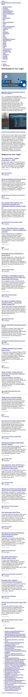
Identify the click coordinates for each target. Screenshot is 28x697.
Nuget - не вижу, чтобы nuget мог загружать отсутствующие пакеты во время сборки (13, 373)
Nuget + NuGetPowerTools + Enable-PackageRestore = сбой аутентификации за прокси (14, 229)
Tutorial (5, 46)
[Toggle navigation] (6, 1)
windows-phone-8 (18, 619)
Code (4, 53)
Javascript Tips (6, 50)
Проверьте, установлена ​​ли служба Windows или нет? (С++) (14, 675)
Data (4, 36)
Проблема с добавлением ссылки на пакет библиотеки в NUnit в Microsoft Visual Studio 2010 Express (13, 277)
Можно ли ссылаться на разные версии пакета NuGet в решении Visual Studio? (14, 489)
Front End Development (9, 26)
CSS (4, 47)
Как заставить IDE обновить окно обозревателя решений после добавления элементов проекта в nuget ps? (14, 205)
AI (3, 20)
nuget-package (8, 173)
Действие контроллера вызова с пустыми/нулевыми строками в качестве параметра (15, 651)
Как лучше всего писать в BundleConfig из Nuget (10, 557)
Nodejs (4, 23)
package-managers (9, 619)
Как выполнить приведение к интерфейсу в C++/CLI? (12, 672)
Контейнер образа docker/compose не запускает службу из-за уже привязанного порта (14, 644)
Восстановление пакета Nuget (11, 512)
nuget (3, 173)
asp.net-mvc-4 (19, 574)
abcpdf (11, 482)
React (4, 19)
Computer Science (7, 27)
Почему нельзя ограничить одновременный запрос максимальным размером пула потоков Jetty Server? (15, 659)
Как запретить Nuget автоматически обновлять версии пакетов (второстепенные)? (13, 534)
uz (17, 692)
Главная (3, 2)
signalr (7, 458)
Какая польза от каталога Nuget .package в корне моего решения (12, 398)
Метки (19, 2)
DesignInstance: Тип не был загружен (14, 669)
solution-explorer (18, 222)
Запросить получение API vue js (13, 681)
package (4, 550)
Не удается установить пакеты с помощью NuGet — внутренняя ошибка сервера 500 (12, 302)
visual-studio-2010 (6, 222)
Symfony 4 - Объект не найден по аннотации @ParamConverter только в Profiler (15, 655)
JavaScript (5, 8)
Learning (5, 56)
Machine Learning (7, 6)
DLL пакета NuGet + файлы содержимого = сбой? (10, 159)
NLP (4, 35)
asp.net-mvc (15, 195)
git (2, 436)
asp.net (10, 195)
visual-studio (5, 195)
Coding (4, 16)
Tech (4, 30)
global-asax (13, 596)
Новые (4, 64)
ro (19, 692)
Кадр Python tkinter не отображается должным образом (14, 647)
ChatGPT (5, 57)
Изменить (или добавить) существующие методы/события (12, 581)
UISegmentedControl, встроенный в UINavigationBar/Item (14, 678)
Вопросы (14, 2)
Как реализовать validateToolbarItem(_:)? (15, 680)
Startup (4, 43)
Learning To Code (7, 49)
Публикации (8, 2)
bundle (3, 574)
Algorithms (5, 32)
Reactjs (4, 42)
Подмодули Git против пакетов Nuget (13, 421)
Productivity (6, 54)
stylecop (12, 269)
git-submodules (17, 436)
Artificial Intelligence (8, 11)
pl (21, 692)
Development (6, 33)
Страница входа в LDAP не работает (14, 662)
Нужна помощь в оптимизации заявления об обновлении (13, 689)
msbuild (8, 269)
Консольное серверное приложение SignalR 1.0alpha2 (13, 443)
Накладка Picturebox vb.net (12, 670)
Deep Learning (6, 18)
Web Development (7, 12)
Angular (5, 37)
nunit (15, 294)
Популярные (6, 65)
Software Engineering (8, 22)
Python (4, 15)
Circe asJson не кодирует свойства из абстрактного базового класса (14, 686)
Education (5, 58)
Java (4, 25)
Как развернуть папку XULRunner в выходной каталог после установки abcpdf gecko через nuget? (13, 466)
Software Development (8, 13)
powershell (4, 596)
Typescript (5, 29)
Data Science (6, 9)
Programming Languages (9, 39)
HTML (4, 44)
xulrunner (7, 482)
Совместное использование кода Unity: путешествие (13, 132)
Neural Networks (7, 40)
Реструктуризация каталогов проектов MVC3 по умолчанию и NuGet (14, 180)
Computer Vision (7, 51)
